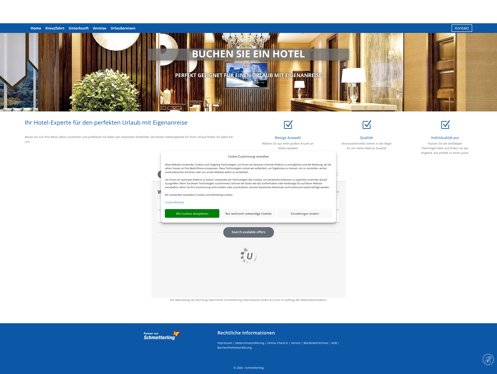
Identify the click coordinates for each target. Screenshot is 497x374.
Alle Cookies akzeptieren (192, 213)
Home (36, 28)
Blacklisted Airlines (316, 343)
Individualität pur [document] (445, 137)
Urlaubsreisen (123, 28)
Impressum (224, 343)
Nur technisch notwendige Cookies (248, 213)
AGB (334, 343)
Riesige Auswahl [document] (288, 137)
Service (296, 343)
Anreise (99, 28)
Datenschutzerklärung (249, 343)
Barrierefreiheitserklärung (234, 347)
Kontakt (462, 28)
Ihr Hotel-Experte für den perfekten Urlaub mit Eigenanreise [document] (106, 123)
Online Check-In (277, 343)
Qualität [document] (366, 137)
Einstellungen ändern (305, 213)
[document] (248, 54)
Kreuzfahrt (54, 28)
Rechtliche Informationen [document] (246, 332)
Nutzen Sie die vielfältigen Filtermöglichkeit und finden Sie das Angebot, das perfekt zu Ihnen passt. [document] (445, 148)
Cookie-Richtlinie (174, 202)
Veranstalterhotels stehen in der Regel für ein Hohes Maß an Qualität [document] (366, 146)
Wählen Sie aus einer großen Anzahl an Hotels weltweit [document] (288, 146)
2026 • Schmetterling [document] (250, 368)
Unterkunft (79, 28)
